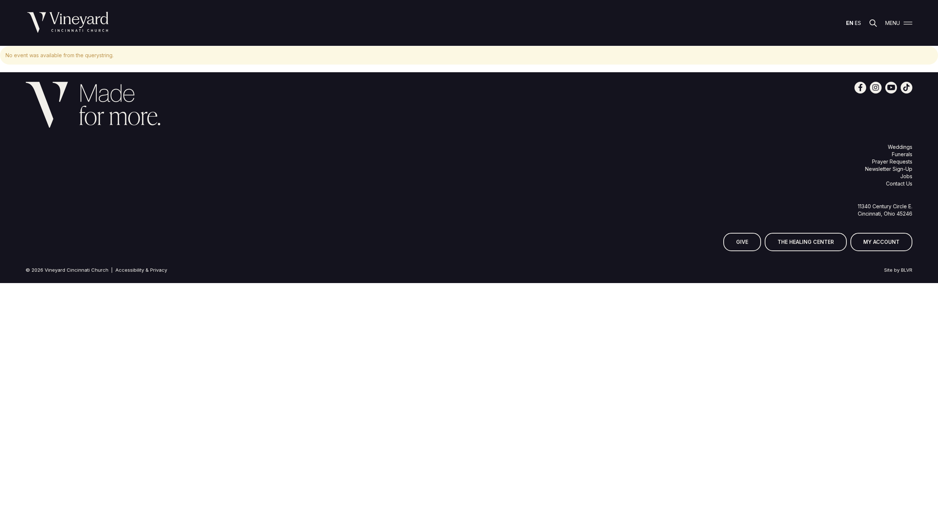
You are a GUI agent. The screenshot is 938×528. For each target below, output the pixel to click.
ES (858, 23)
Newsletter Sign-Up (888, 169)
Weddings (900, 147)
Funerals (902, 154)
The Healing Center (806, 242)
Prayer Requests (892, 161)
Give (742, 242)
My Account (881, 242)
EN (849, 23)
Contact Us (899, 183)
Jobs (906, 176)
